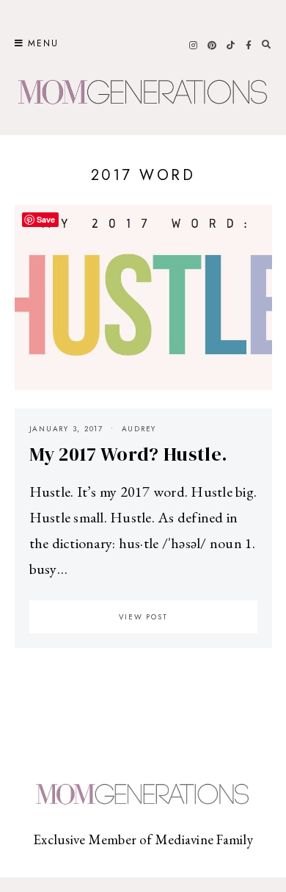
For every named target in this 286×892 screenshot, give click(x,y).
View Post (143, 616)
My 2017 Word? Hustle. (128, 454)
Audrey (139, 428)
